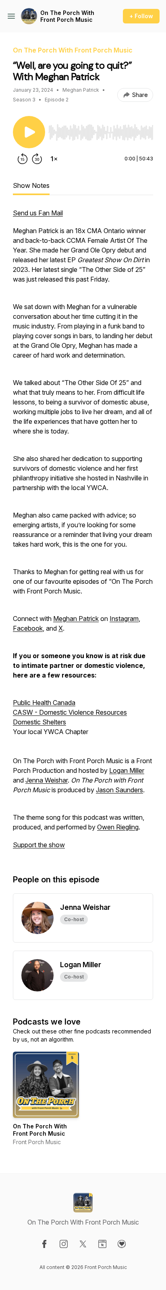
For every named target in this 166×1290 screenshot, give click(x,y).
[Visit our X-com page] (83, 1244)
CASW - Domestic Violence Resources (70, 712)
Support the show (39, 845)
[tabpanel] (83, 533)
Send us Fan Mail (38, 213)
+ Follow (141, 16)
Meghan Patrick (76, 618)
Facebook (28, 628)
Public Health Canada (44, 703)
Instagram (124, 618)
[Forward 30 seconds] (37, 158)
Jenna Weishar (46, 780)
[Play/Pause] (29, 132)
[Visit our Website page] (102, 1244)
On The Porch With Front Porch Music (67, 16)
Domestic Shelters (39, 722)
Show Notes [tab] (31, 185)
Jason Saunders (119, 790)
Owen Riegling (118, 827)
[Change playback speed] (54, 158)
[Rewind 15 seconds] (22, 158)
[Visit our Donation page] (122, 1244)
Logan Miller (126, 770)
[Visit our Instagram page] (64, 1244)
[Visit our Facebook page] (44, 1244)
